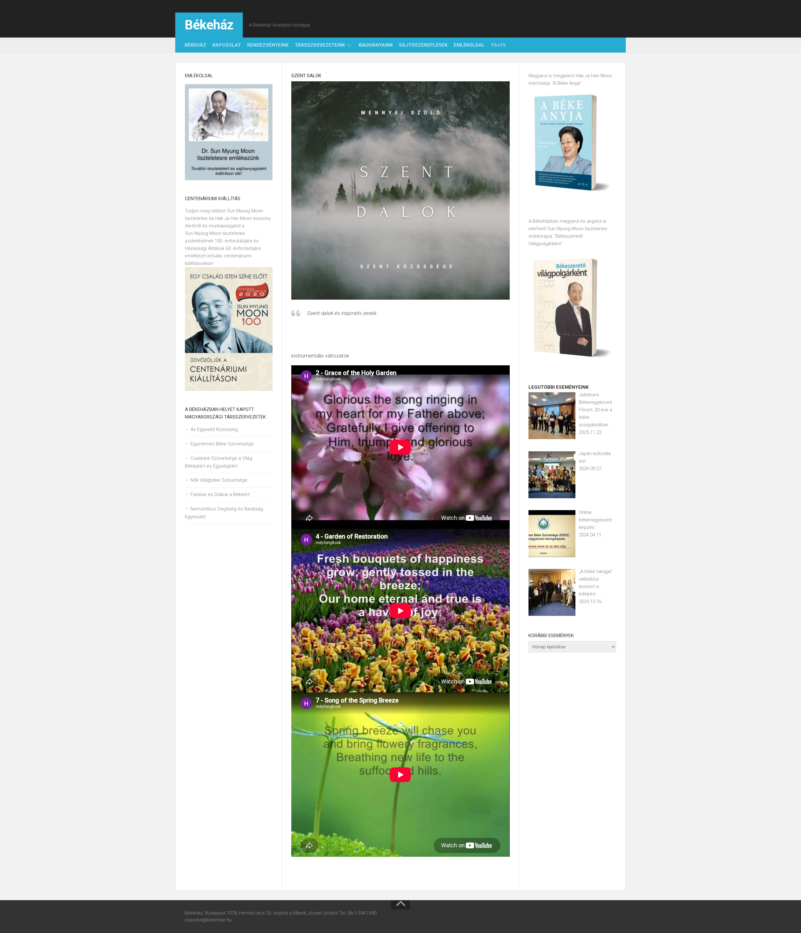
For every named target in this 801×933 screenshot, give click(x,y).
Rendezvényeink (267, 45)
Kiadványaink (376, 45)
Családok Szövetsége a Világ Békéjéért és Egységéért (218, 462)
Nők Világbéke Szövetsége (219, 480)
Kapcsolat (226, 45)
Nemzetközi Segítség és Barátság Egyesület (224, 513)
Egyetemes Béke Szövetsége (222, 444)
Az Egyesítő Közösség (214, 429)
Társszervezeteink (320, 45)
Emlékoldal (469, 45)
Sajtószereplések (423, 45)
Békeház (209, 25)
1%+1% (498, 45)
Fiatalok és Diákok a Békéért (220, 494)
